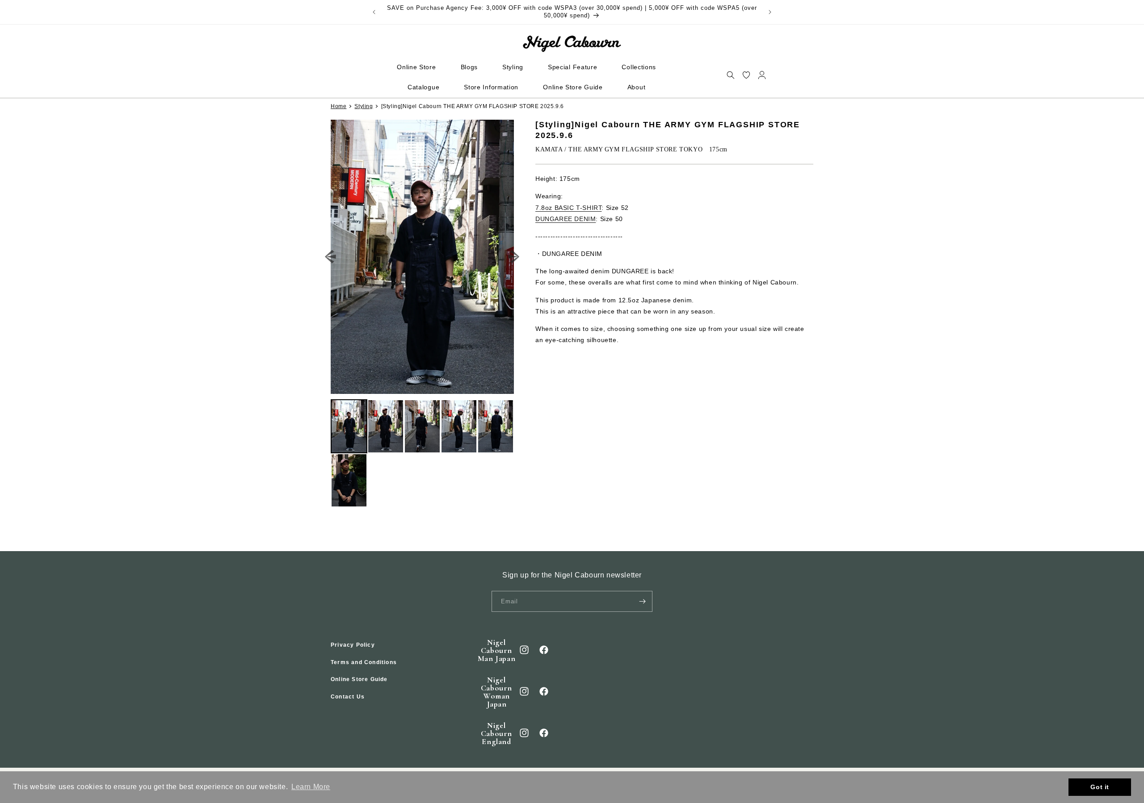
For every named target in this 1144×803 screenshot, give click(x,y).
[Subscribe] (642, 601)
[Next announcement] (770, 12)
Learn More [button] (310, 786)
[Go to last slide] (331, 257)
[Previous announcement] (374, 12)
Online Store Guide (359, 679)
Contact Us (348, 697)
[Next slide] (514, 257)
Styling (363, 106)
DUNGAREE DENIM (565, 218)
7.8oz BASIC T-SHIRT (568, 207)
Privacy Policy (353, 645)
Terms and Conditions (364, 662)
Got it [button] (1099, 786)
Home (338, 106)
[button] (730, 75)
